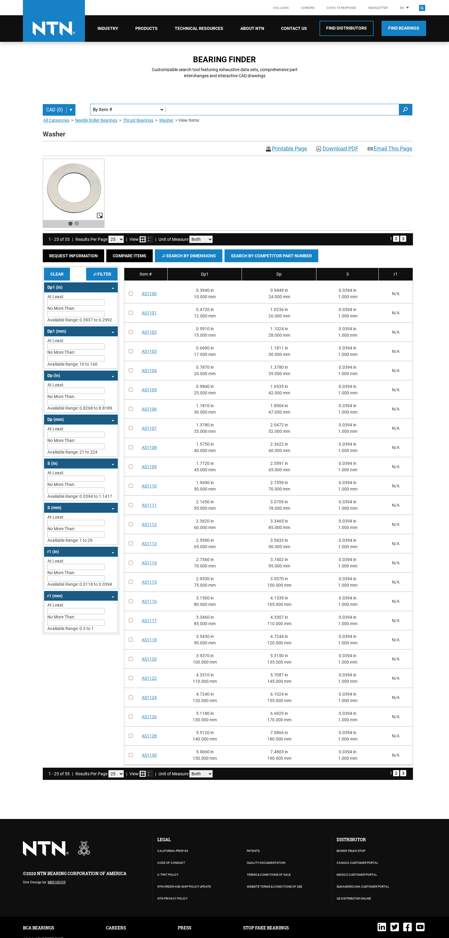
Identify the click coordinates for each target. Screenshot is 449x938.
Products (146, 28)
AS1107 (149, 428)
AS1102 (149, 332)
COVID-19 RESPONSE (341, 7)
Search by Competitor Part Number (271, 255)
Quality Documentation (266, 862)
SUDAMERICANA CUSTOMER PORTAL (363, 886)
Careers (307, 7)
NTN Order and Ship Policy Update (184, 886)
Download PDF (340, 149)
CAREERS (116, 928)
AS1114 (149, 562)
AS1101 (149, 312)
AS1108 (149, 447)
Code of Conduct (171, 862)
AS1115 (149, 582)
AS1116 (149, 601)
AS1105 (149, 389)
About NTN (252, 28)
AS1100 (149, 293)
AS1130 (149, 755)
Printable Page (289, 149)
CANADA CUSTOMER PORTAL (357, 862)
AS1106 (149, 409)
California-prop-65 (172, 851)
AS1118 (149, 639)
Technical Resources (199, 28)
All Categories (56, 120)
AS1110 (149, 485)
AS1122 (149, 678)
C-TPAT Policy (167, 874)
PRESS (184, 928)
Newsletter (378, 7)
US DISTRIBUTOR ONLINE (354, 898)
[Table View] (150, 239)
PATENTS (253, 851)
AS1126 (149, 716)
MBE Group (57, 882)
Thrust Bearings (138, 120)
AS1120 (149, 659)
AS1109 (149, 466)
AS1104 (149, 370)
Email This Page (393, 149)
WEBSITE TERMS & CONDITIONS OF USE (274, 886)
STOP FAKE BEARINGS (266, 928)
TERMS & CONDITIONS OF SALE (269, 874)
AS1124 (149, 697)
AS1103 (149, 351)
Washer (166, 120)
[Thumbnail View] (143, 239)
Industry (107, 28)
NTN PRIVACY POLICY (172, 898)
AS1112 (149, 524)
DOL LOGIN (281, 7)
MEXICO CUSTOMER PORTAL (357, 874)
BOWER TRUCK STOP (351, 851)
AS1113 (149, 543)
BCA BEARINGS (38, 928)
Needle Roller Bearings (96, 120)
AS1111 (149, 505)
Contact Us (294, 28)
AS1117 (149, 620)
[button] (73, 255)
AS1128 (149, 735)
